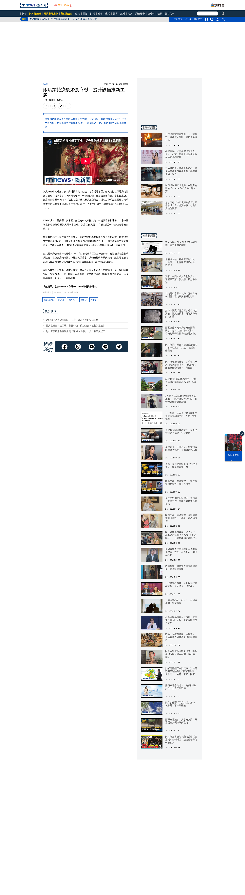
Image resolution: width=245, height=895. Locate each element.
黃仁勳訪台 (67, 13)
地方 (130, 13)
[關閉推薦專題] (242, 433)
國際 (85, 13)
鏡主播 (188, 19)
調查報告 (140, 13)
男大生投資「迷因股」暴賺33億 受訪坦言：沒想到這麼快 (75, 325)
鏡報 (160, 13)
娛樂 (122, 13)
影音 (24, 13)
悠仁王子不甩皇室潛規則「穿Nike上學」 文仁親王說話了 (75, 331)
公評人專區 (177, 19)
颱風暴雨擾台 (51, 13)
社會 (100, 13)
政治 (77, 13)
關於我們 (198, 19)
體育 (115, 13)
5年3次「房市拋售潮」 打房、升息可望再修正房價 (72, 319)
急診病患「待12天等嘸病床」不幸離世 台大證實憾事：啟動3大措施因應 (68, 19)
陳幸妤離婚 (35, 13)
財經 (92, 13)
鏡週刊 (151, 13)
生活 (107, 13)
